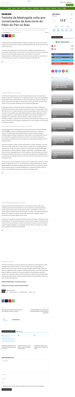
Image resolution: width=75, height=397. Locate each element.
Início (3, 12)
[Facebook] (3, 35)
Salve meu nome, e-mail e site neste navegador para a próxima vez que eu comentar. (23, 386)
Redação (54, 102)
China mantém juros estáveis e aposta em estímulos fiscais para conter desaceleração (62, 126)
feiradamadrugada (23, 292)
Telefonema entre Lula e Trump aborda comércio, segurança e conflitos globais (24, 347)
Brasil (6, 12)
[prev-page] (2, 351)
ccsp (7, 292)
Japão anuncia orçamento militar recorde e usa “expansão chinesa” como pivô (12, 310)
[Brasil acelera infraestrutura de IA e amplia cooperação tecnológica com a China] (9, 340)
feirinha (30, 292)
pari (34, 292)
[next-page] (5, 351)
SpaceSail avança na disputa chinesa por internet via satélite (62, 113)
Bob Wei (54, 88)
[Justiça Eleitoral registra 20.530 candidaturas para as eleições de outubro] (41, 340)
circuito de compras (14, 292)
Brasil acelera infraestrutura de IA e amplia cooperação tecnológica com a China (9, 347)
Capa (6, 14)
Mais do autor (19, 331)
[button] (69, 2)
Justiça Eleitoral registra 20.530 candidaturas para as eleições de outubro (41, 347)
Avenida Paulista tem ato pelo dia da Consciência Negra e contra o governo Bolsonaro (39, 311)
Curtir (70, 54)
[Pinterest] (9, 35)
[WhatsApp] (13, 35)
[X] (6, 35)
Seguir (70, 57)
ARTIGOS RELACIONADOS (8, 331)
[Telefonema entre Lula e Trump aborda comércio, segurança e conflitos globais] (25, 340)
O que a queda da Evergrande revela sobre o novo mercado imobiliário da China (61, 140)
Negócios (9, 14)
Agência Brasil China (11, 290)
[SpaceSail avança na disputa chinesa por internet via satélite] (62, 111)
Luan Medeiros (6, 32)
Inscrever (70, 63)
